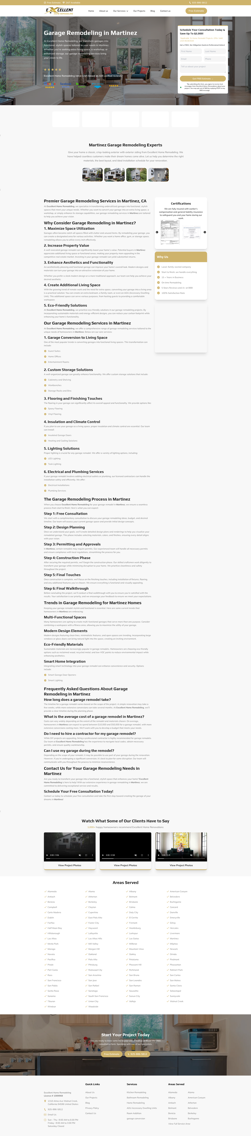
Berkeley (92, 902)
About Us (90, 1092)
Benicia (51, 902)
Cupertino (93, 912)
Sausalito (133, 991)
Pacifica (51, 959)
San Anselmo (94, 975)
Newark (174, 949)
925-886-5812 (199, 2)
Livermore (175, 933)
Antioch (51, 896)
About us (103, 11)
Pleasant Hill (135, 964)
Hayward (93, 928)
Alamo (91, 891)
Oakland (92, 954)
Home (91, 11)
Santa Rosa (53, 991)
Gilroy (173, 922)
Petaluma (134, 959)
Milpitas (174, 943)
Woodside (93, 1006)
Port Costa (53, 970)
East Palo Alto (95, 917)
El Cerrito (133, 917)
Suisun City (134, 996)
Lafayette (93, 933)
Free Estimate (54, 2)
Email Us (52, 1114)
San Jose (92, 980)
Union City (93, 1001)
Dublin (51, 917)
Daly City (133, 912)
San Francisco (54, 980)
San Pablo (53, 985)
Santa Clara (176, 985)
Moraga (51, 949)
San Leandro (135, 980)
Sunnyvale (175, 996)
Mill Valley (93, 943)
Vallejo (132, 1001)
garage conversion (136, 1118)
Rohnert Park (176, 970)
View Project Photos (69, 865)
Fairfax (51, 922)
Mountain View (136, 949)
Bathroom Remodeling (138, 1097)
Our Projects (139, 11)
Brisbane (133, 902)
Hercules (174, 928)
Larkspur (133, 933)
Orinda (173, 954)
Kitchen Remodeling (136, 1092)
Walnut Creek (176, 1001)
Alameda (52, 891)
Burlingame (175, 902)
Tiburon (51, 1001)
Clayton (92, 907)
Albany (132, 891)
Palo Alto (92, 959)
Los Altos (52, 938)
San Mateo (175, 980)
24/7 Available (73, 2)
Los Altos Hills (95, 938)
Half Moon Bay (55, 928)
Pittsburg (92, 964)
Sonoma (52, 996)
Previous (157, 232)
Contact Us (90, 1113)
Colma (132, 907)
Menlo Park (53, 943)
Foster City (93, 922)
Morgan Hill (94, 949)
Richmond (134, 970)
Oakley (132, 954)
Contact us (165, 11)
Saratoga (93, 991)
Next (205, 232)
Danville (174, 912)
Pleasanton (175, 964)
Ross (50, 975)
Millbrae (133, 943)
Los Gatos (134, 938)
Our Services (119, 11)
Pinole (50, 964)
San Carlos (175, 975)
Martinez (174, 938)
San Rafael (93, 985)
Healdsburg (135, 928)
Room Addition (134, 1113)
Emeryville (175, 917)
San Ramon (134, 985)
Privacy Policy (92, 1108)
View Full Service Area (179, 1123)
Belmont (133, 896)
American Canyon (178, 891)
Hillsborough (54, 933)
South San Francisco (98, 996)
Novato (51, 954)
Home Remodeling (136, 1102)
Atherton (92, 896)
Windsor (52, 1006)
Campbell (52, 907)
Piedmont (174, 959)
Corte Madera (54, 912)
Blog (152, 11)
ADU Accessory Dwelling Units (142, 1108)
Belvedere (175, 896)
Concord (174, 907)
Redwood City (95, 970)
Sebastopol (175, 991)
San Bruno (134, 975)
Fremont (133, 922)
